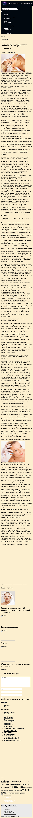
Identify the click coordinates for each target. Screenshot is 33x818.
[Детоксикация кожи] (16, 620)
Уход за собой (7, 22)
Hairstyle (6, 28)
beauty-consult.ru (9, 805)
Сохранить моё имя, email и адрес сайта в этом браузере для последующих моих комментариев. (15, 698)
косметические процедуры (14, 728)
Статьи (8, 32)
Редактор (5, 615)
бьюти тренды (9, 720)
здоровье (8, 723)
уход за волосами (8, 735)
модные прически (8, 732)
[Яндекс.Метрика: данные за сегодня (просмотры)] (6, 795)
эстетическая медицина (20, 584)
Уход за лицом (10, 24)
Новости (9, 33)
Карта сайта (7, 809)
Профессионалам (8, 798)
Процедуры (6, 15)
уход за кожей (11, 737)
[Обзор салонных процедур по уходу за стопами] (16, 654)
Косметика (6, 20)
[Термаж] (16, 636)
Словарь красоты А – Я (9, 800)
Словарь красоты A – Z (9, 801)
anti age (8, 717)
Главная (6, 14)
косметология (8, 584)
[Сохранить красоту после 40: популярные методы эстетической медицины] (16, 598)
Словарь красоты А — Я (10, 812)
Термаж (4, 643)
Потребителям (5, 38)
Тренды (6, 21)
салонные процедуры (9, 734)
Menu (2, 12)
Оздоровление (7, 18)
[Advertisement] (16, 564)
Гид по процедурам (11, 17)
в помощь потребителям (9, 721)
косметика (8, 726)
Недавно (6, 707)
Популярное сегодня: (9, 712)
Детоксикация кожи (9, 627)
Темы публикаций (8, 714)
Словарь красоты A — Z (10, 814)
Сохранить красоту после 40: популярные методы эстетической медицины (15, 610)
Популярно (7, 705)
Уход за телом (10, 25)
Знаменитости (7, 29)
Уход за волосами (11, 26)
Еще (5, 30)
